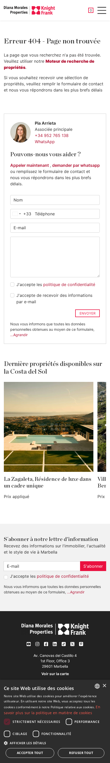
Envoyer (87, 313)
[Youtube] (29, 644)
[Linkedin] (55, 644)
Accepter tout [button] (30, 753)
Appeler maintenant (30, 165)
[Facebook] (46, 644)
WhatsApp (45, 141)
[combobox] (20, 213)
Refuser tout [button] (81, 753)
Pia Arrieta (45, 123)
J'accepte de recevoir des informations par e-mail (54, 299)
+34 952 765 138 (52, 135)
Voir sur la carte (55, 674)
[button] (55, 743)
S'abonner (93, 566)
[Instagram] (37, 644)
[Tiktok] (63, 644)
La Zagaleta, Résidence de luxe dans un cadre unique (47, 482)
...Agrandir (19, 335)
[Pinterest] (81, 644)
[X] (72, 644)
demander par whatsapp (76, 165)
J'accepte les (55, 284)
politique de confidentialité (69, 284)
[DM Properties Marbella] (29, 10)
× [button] (104, 686)
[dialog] (55, 721)
